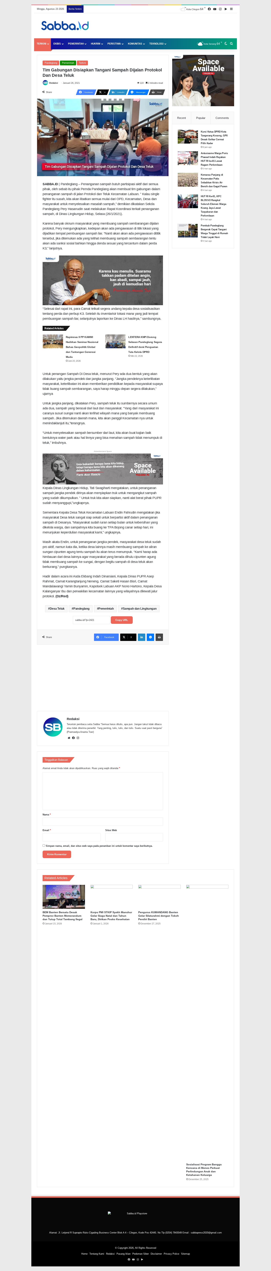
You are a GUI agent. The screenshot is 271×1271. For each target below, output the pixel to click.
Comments (222, 117)
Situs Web (111, 830)
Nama (47, 814)
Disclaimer (156, 1253)
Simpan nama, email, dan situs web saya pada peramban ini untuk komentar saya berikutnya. (99, 846)
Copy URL (121, 619)
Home (84, 1253)
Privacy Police (171, 1253)
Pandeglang (51, 62)
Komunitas (135, 43)
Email (47, 830)
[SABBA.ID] (66, 26)
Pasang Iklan (124, 1253)
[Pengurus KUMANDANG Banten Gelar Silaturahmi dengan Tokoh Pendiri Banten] (159, 897)
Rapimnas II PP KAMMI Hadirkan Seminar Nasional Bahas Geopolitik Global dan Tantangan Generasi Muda (82, 347)
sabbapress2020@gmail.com (206, 1232)
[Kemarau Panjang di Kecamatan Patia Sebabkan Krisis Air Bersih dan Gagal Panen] (188, 180)
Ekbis (57, 43)
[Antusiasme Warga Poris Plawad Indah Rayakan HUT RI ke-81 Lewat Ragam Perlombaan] (188, 158)
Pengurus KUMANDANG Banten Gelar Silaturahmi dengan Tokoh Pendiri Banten (158, 916)
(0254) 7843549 (173, 1232)
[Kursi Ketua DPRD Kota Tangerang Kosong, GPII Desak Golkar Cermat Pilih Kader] (188, 137)
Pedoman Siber (140, 1253)
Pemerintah (76, 43)
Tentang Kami (96, 1253)
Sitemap (185, 1253)
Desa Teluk (57, 608)
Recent (181, 117)
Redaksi (53, 83)
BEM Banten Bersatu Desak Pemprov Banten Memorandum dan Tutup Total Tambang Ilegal (62, 916)
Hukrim (95, 43)
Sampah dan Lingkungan (140, 608)
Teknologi (156, 43)
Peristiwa (114, 43)
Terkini (41, 43)
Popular (200, 117)
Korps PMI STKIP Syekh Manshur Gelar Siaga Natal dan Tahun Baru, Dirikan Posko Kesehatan (111, 916)
